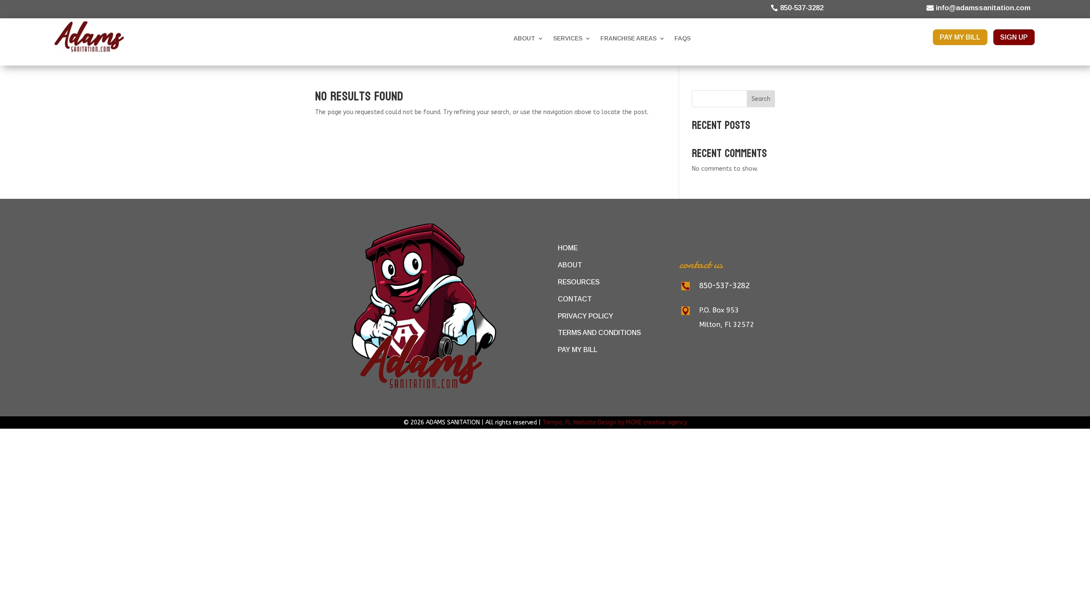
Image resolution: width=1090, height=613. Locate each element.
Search (761, 99)
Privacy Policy (585, 315)
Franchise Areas (628, 38)
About (524, 38)
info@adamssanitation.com (983, 8)
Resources (579, 282)
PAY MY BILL (960, 37)
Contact (575, 299)
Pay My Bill (577, 349)
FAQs (682, 38)
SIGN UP (1014, 37)
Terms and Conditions (599, 332)
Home (568, 248)
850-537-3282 (801, 8)
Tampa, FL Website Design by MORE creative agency (614, 422)
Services (567, 38)
